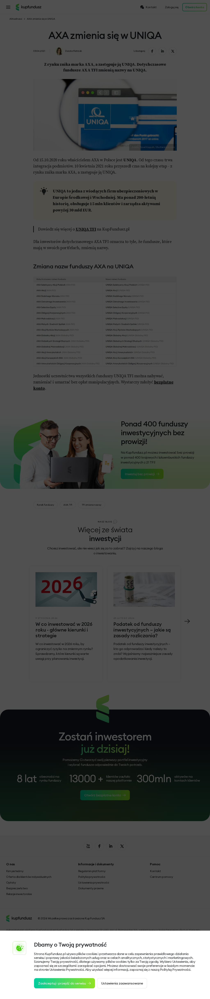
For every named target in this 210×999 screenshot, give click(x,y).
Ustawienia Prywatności (66, 969)
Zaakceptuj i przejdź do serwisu (62, 983)
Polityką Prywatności (175, 969)
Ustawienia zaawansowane (122, 983)
